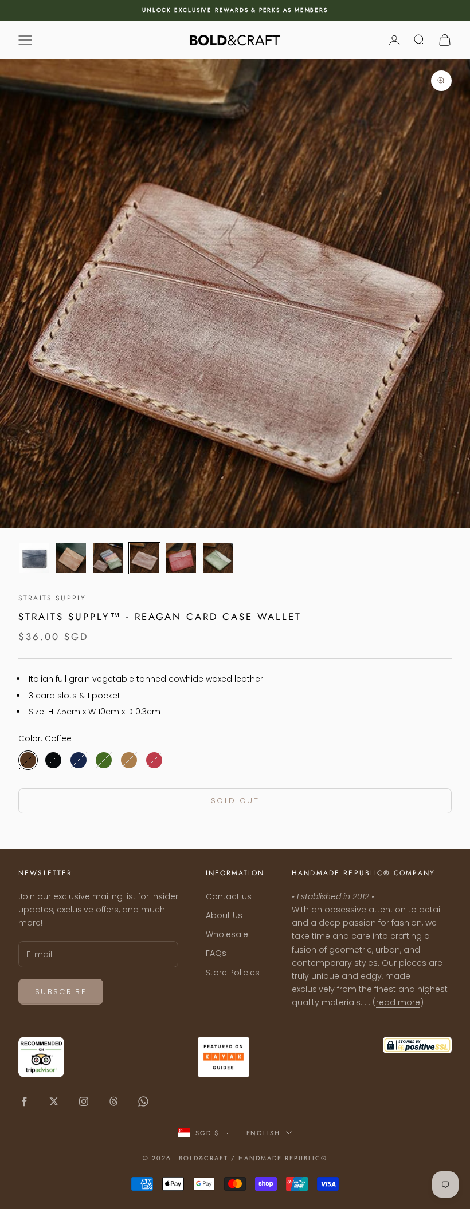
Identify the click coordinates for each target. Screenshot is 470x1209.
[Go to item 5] (181, 558)
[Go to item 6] (218, 558)
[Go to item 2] (71, 558)
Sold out (235, 800)
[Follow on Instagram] (83, 1101)
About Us (224, 915)
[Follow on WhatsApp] (143, 1101)
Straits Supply (52, 598)
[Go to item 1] (34, 558)
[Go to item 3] (108, 558)
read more (398, 1002)
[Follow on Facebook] (24, 1101)
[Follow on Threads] (113, 1101)
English (263, 1132)
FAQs (216, 953)
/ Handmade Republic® (279, 1158)
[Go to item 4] (144, 558)
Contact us (229, 896)
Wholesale (227, 934)
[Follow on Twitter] (54, 1101)
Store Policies (233, 972)
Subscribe (61, 991)
